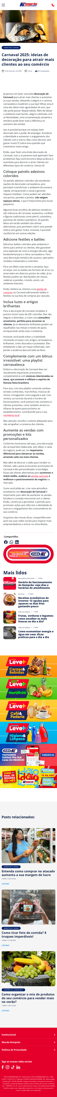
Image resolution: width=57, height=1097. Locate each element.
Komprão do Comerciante (13, 990)
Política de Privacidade (14, 1049)
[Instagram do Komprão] (7, 1067)
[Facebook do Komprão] (3, 1067)
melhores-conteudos (26, 578)
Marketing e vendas (11, 48)
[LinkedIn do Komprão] (18, 1067)
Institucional (9, 1034)
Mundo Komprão (11, 1042)
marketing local (11, 415)
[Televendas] (53, 5)
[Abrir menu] (3, 5)
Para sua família (24, 612)
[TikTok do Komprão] (13, 1067)
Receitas (21, 594)
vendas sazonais (39, 476)
